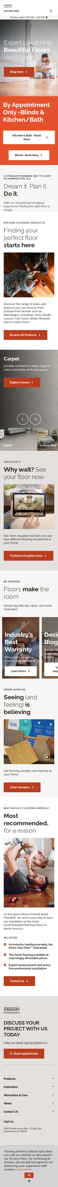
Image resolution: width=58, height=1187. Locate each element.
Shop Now (17, 71)
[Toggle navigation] (51, 11)
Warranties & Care (16, 1095)
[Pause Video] (47, 522)
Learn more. (24, 1169)
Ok (29, 1175)
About (8, 1103)
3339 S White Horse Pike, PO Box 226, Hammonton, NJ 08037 (23, 1130)
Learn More (18, 671)
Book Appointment (26, 1053)
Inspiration (11, 1087)
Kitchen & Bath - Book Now (27, 137)
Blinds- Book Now (27, 155)
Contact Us (17, 981)
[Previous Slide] (22, 419)
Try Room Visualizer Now (26, 555)
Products (10, 1078)
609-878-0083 (11, 11)
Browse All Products (23, 335)
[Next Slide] (35, 419)
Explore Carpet (19, 382)
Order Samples (20, 787)
